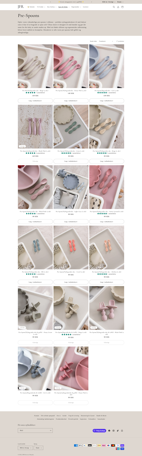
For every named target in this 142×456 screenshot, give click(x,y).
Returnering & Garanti (88, 415)
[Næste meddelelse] (91, 2)
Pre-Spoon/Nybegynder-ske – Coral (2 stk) (71, 272)
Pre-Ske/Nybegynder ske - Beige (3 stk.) (35, 90)
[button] (41, 7)
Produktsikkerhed (61, 419)
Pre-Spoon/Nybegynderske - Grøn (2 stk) (71, 151)
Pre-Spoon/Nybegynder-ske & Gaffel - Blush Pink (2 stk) (107, 333)
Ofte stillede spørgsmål (48, 415)
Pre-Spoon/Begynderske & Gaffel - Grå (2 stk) (35, 393)
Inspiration (83, 419)
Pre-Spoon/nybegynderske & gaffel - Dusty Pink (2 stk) (71, 394)
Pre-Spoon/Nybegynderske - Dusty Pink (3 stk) (71, 90)
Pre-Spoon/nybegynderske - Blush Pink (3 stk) (35, 151)
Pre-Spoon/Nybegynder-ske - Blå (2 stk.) (35, 272)
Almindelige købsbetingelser (45, 419)
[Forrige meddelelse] (50, 2)
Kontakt (36, 415)
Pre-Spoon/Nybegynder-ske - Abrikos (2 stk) (106, 272)
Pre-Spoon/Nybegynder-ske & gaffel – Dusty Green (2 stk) (35, 333)
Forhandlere (92, 419)
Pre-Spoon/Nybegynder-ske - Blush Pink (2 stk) (35, 211)
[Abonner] (50, 430)
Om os (59, 415)
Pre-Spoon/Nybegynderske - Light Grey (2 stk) (71, 211)
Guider (64, 415)
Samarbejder (101, 419)
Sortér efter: (93, 41)
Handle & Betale (101, 415)
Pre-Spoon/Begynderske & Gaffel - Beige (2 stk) (71, 332)
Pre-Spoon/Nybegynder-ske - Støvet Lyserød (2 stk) (106, 211)
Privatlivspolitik (73, 419)
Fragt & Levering (73, 415)
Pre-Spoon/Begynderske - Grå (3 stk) (107, 90)
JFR (23, 454)
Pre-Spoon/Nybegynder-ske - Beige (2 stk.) (107, 151)
